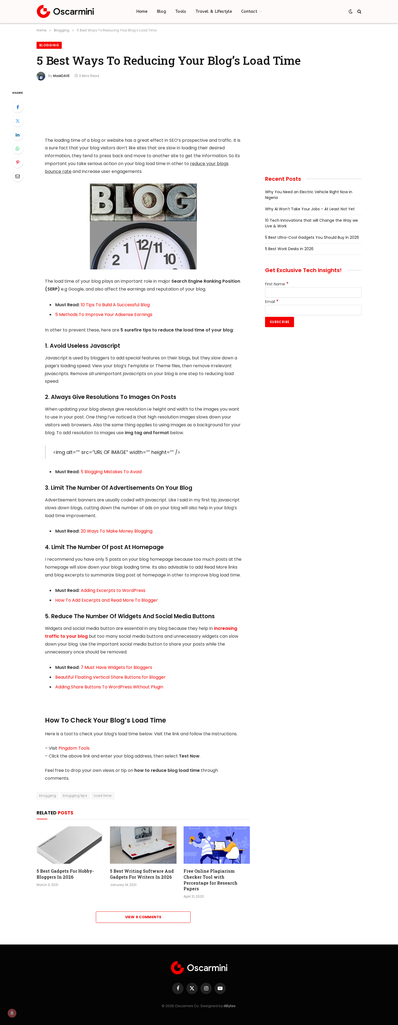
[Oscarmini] (65, 11)
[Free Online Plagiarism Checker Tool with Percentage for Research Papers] (217, 845)
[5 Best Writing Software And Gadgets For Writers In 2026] (143, 845)
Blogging (49, 45)
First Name (277, 284)
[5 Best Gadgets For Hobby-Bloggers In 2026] (70, 845)
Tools (180, 11)
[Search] (358, 11)
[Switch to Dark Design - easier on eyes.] (350, 11)
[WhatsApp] (17, 148)
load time (103, 795)
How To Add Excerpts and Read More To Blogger (106, 600)
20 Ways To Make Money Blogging (116, 531)
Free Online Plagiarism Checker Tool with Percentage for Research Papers (210, 879)
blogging (47, 795)
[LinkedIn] (17, 134)
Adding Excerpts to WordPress (113, 590)
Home (142, 11)
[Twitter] (17, 120)
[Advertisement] (143, 109)
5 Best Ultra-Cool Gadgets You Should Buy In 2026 (312, 237)
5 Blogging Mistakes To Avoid (111, 472)
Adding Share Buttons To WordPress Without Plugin (109, 687)
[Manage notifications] (12, 1013)
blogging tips (75, 795)
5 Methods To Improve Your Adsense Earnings (103, 314)
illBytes (230, 1005)
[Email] (17, 176)
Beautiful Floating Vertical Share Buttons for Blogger (110, 677)
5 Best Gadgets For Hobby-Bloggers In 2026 (65, 874)
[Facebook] (17, 107)
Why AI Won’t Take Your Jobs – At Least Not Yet (310, 209)
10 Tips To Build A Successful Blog (115, 305)
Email (272, 301)
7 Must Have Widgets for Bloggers (116, 667)
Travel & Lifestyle (213, 11)
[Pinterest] (17, 162)
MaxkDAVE (61, 75)
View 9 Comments (143, 917)
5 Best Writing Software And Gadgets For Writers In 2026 (142, 874)
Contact (249, 11)
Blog (161, 11)
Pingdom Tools (74, 748)
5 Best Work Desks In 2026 (289, 249)
